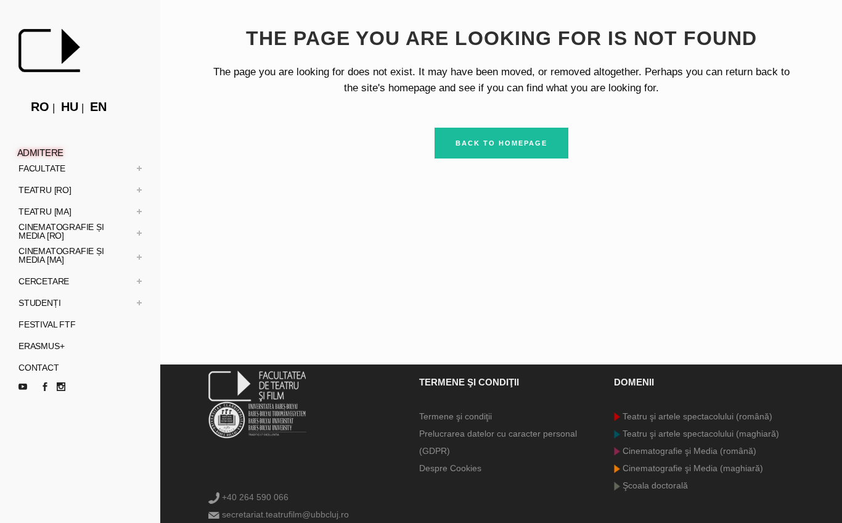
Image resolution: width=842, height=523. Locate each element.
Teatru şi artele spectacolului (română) (696, 416)
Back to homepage (501, 143)
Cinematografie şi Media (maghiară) (691, 468)
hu (69, 106)
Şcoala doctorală (654, 485)
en (98, 106)
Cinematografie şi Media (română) (688, 451)
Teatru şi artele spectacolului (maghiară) (699, 434)
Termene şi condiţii (455, 416)
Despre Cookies (450, 468)
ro (40, 106)
